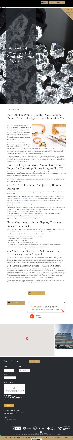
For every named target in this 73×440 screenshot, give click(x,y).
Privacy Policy (57, 434)
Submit (9, 405)
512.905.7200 (7, 422)
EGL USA (29, 428)
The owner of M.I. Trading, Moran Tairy (17, 257)
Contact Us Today (38, 293)
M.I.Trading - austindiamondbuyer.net (30, 434)
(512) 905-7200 (41, 437)
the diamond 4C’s (16, 211)
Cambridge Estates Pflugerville (44, 179)
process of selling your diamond (53, 178)
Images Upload (8, 382)
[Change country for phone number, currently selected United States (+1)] (20, 370)
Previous (27, 312)
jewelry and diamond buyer (28, 277)
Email (6, 374)
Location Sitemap (48, 434)
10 (54, 321)
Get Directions (34, 361)
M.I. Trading (14, 125)
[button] (27, 339)
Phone (21, 367)
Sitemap (41, 434)
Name (6, 366)
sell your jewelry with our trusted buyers (29, 158)
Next (66, 312)
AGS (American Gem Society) (26, 200)
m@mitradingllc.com (10, 420)
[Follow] (42, 5)
